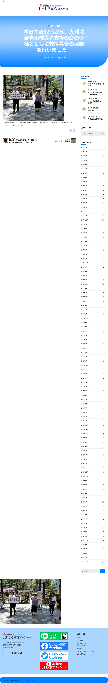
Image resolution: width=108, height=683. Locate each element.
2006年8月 (84, 549)
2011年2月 (84, 387)
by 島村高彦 (62, 57)
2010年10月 (84, 391)
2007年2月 (84, 532)
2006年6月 (84, 553)
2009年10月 (84, 434)
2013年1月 (84, 344)
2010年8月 (84, 395)
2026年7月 (84, 147)
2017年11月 (84, 216)
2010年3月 (84, 412)
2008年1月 (84, 510)
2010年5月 (84, 408)
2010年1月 (84, 421)
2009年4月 (84, 455)
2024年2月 (84, 156)
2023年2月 (84, 169)
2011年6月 (84, 374)
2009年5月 (84, 451)
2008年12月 (84, 468)
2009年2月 (84, 459)
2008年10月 (84, 476)
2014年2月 (84, 314)
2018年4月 (84, 194)
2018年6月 (84, 186)
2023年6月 (84, 164)
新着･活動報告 (49, 13)
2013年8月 (84, 327)
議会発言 (61, 13)
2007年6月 (84, 519)
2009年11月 (84, 429)
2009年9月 (84, 438)
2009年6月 (84, 446)
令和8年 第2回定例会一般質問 (96, 85)
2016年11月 (84, 258)
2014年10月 (84, 301)
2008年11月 (84, 472)
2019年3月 (84, 182)
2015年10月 (84, 284)
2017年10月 (84, 220)
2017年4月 (84, 241)
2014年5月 (84, 310)
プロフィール (22, 13)
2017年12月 (84, 211)
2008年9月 (84, 481)
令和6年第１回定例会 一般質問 (95, 102)
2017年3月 (84, 246)
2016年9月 (84, 267)
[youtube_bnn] (54, 666)
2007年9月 (84, 515)
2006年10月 (84, 540)
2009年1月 (84, 463)
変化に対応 (91, 110)
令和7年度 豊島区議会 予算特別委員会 (95, 93)
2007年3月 (84, 527)
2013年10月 (84, 318)
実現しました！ (35, 13)
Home (12, 13)
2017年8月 (84, 229)
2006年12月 (84, 536)
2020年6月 (84, 177)
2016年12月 (84, 254)
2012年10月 (84, 348)
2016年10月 (84, 263)
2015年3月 (84, 293)
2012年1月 (84, 361)
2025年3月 (84, 152)
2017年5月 (84, 237)
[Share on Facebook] (70, 130)
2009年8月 (84, 442)
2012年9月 (84, 352)
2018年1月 (84, 207)
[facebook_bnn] (54, 646)
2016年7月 (84, 275)
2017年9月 (84, 224)
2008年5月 (84, 498)
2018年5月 (84, 190)
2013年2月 (84, 340)
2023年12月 (84, 160)
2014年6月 (84, 305)
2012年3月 (84, 357)
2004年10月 (84, 562)
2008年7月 (84, 489)
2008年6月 (84, 493)
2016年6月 (84, 280)
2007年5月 (84, 523)
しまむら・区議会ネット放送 (77, 13)
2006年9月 (84, 545)
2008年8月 (84, 485)
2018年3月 (84, 199)
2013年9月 (84, 322)
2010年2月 (84, 416)
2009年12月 (84, 425)
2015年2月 (84, 297)
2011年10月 (84, 369)
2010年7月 (84, 399)
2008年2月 (84, 506)
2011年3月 (84, 382)
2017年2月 (84, 250)
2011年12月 (84, 365)
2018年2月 (84, 203)
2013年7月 (84, 331)
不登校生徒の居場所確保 (95, 119)
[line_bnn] (54, 636)
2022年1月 (84, 173)
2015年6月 (84, 288)
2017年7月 (84, 233)
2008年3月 (84, 502)
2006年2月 (84, 557)
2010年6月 (84, 404)
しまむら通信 (94, 13)
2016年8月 (84, 271)
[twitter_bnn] (54, 656)
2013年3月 (84, 335)
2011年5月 (84, 378)
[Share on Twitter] (74, 130)
